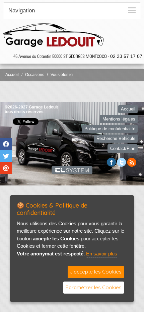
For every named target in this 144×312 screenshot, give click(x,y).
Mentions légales (118, 119)
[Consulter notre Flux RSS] (131, 161)
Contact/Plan (122, 148)
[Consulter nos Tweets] (121, 161)
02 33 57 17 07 (126, 56)
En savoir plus (101, 253)
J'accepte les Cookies (96, 271)
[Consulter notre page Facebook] (111, 161)
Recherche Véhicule (115, 138)
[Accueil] (53, 34)
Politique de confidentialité (109, 128)
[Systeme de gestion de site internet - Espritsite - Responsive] (72, 170)
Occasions (34, 74)
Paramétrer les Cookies (94, 287)
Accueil (12, 74)
